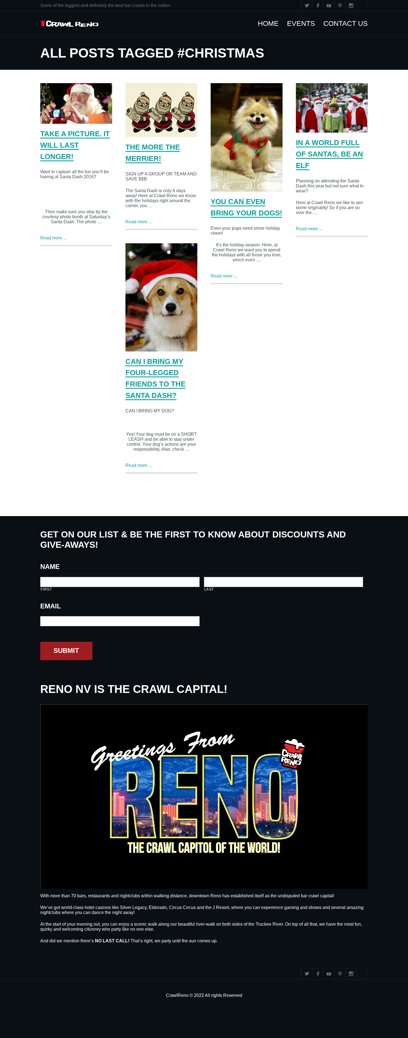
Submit (66, 650)
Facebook (317, 5)
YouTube (328, 5)
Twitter (306, 5)
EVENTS (304, 23)
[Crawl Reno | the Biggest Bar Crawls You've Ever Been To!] (69, 23)
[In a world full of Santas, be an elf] (332, 108)
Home (271, 23)
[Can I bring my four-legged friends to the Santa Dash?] (161, 297)
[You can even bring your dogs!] (247, 137)
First (46, 589)
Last (209, 589)
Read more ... (53, 238)
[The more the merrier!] (161, 110)
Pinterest (340, 5)
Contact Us (348, 23)
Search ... (362, 5)
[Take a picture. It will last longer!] (76, 103)
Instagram (351, 5)
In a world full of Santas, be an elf (329, 154)
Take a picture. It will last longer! (75, 145)
